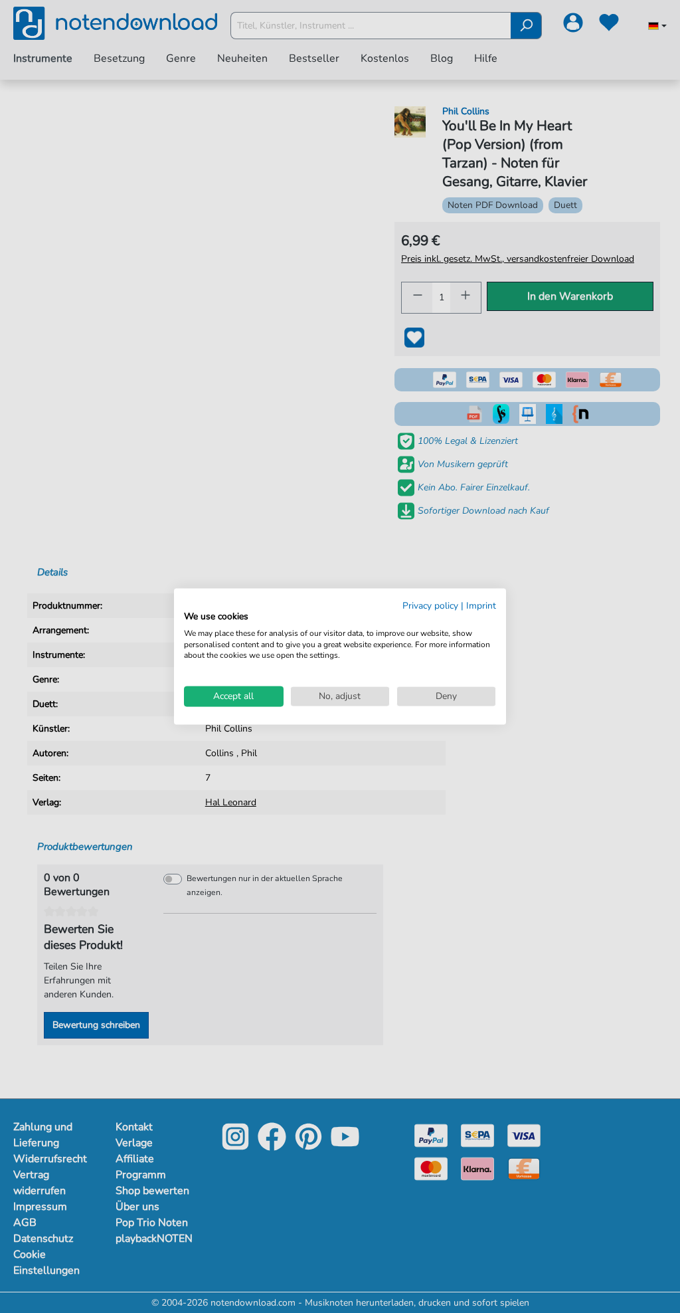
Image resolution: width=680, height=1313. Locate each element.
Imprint (481, 605)
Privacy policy (430, 605)
